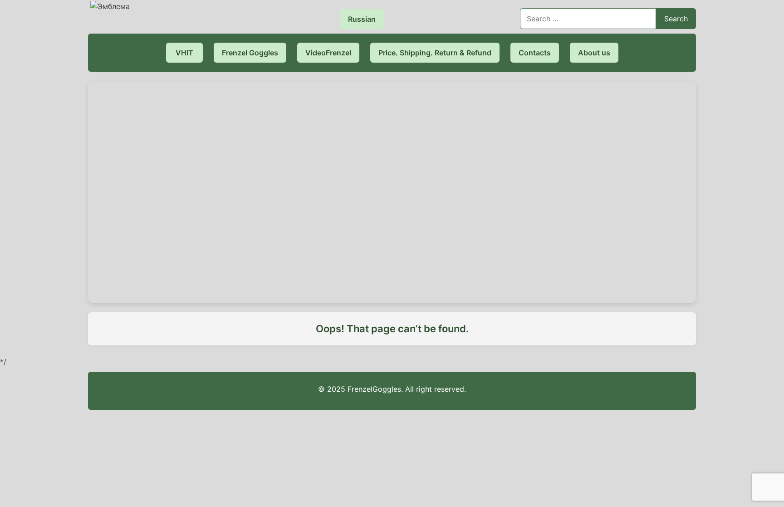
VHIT (184, 52)
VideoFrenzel (328, 52)
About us (594, 52)
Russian (362, 19)
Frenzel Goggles (250, 52)
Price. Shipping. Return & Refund (434, 52)
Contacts (535, 52)
